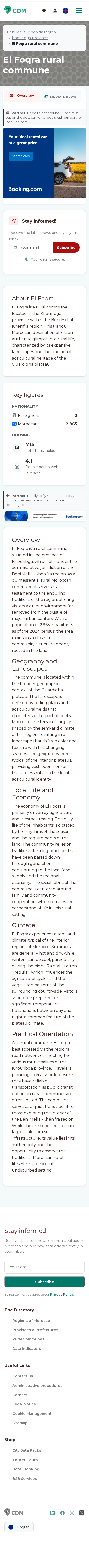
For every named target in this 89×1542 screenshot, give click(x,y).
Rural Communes (28, 1339)
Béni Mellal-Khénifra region (31, 32)
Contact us (22, 1376)
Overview (25, 95)
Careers (19, 1395)
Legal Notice (24, 1404)
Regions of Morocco (31, 1320)
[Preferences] (65, 11)
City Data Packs (26, 1450)
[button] (55, 11)
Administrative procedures (37, 1385)
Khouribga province (30, 38)
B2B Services (24, 1478)
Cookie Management (32, 1413)
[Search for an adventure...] (44, 10)
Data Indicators (26, 1348)
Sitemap (20, 1423)
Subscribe (66, 248)
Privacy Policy (61, 1294)
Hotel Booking (25, 1469)
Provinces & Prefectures (35, 1330)
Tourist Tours (25, 1460)
